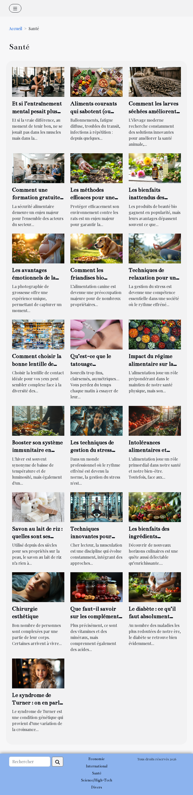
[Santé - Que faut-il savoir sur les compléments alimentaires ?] (96, 586)
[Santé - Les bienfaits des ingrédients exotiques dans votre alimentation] (155, 506)
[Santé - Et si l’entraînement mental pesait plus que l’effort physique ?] (38, 81)
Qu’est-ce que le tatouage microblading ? (90, 364)
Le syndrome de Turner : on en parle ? (37, 703)
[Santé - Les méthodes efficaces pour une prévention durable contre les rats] (96, 167)
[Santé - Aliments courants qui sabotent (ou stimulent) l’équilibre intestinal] (96, 81)
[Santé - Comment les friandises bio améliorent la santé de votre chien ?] (96, 247)
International (96, 766)
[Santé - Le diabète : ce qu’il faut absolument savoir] (155, 586)
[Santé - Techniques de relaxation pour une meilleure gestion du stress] (155, 247)
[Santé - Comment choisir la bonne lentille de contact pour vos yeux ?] (38, 334)
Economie (96, 759)
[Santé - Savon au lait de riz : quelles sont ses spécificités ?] (38, 506)
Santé (96, 773)
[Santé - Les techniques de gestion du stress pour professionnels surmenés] (96, 420)
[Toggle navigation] (15, 8)
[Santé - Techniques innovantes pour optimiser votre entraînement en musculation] (96, 506)
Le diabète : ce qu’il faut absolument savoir (152, 616)
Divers (96, 787)
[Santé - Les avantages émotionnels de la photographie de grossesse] (38, 247)
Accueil (15, 28)
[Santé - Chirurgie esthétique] (38, 586)
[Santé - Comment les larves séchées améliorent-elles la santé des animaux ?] (155, 81)
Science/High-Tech (96, 780)
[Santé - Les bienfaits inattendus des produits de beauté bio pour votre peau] (155, 167)
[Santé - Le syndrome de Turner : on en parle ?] (38, 672)
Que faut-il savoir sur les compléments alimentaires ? (95, 616)
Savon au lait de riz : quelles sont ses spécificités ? (37, 536)
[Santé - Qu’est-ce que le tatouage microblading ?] (96, 334)
